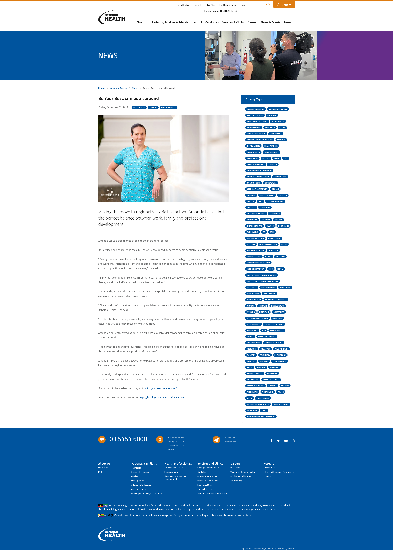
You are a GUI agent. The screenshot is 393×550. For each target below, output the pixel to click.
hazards (251, 244)
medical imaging (268, 287)
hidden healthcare (255, 250)
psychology (280, 355)
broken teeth (253, 152)
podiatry (251, 355)
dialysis (250, 201)
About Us (143, 22)
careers (153, 107)
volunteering (263, 398)
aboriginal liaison (255, 109)
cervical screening (255, 164)
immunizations (254, 256)
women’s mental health (258, 404)
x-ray (264, 410)
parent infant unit (267, 336)
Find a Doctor (183, 4)
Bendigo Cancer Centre (208, 467)
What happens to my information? (146, 493)
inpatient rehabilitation (258, 263)
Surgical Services (205, 489)
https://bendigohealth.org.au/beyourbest (162, 397)
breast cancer (271, 146)
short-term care (255, 373)
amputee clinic (254, 127)
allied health (278, 121)
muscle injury (277, 306)
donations (265, 207)
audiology (270, 127)
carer (276, 158)
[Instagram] (293, 441)
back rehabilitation (256, 134)
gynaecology (274, 238)
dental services (168, 107)
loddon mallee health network (261, 275)
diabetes (283, 195)
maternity (252, 287)
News (135, 88)
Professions (236, 467)
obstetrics (278, 312)
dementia (251, 195)
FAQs (100, 472)
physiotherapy (281, 349)
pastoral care (253, 343)
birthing (281, 140)
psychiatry (265, 355)
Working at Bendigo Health (242, 472)
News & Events (270, 22)
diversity (251, 207)
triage (281, 392)
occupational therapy (257, 318)
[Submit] (268, 5)
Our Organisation (228, 4)
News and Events (118, 88)
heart (284, 244)
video (249, 398)
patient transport (274, 343)
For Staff (211, 4)
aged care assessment (257, 121)
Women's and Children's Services (212, 493)
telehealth (252, 392)
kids (271, 269)
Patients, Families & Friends (170, 22)
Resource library (172, 472)
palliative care (277, 330)
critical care (270, 183)
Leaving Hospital (138, 489)
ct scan (275, 189)
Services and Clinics (173, 467)
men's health (269, 293)
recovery (251, 361)
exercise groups (254, 226)
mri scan (263, 306)
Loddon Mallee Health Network (220, 10)
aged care (271, 115)
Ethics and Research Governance (279, 472)
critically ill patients (257, 189)
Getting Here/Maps (140, 472)
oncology (277, 318)
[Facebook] (271, 441)
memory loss (253, 293)
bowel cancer (253, 146)
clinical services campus (258, 177)
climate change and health (259, 170)
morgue (250, 306)
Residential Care (204, 484)
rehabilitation (279, 361)
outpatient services (274, 324)
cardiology (252, 158)
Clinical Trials (269, 467)
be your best (139, 107)
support (272, 386)
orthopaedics (253, 324)
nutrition (264, 312)
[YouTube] (286, 441)
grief (272, 232)
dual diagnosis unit (256, 213)
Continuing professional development (175, 476)
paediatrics (252, 330)
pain (264, 330)
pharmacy (265, 349)
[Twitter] (278, 441)
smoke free (272, 373)
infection (280, 256)
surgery (285, 386)
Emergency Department (208, 476)
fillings (270, 226)
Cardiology (202, 472)
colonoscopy (253, 183)
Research (290, 22)
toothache (267, 392)
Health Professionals (205, 22)
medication (285, 287)
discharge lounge (275, 201)
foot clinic (283, 226)
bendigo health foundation (260, 140)
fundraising (252, 232)
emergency (275, 213)
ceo (285, 158)
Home (101, 88)
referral (264, 361)
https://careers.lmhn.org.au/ (160, 388)
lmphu (280, 269)
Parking (134, 476)
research (261, 367)
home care (273, 250)
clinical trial (280, 177)
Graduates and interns (240, 476)
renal (249, 367)
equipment (252, 220)
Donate (286, 5)
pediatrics (252, 349)
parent (250, 336)
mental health (254, 300)
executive (266, 220)
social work (253, 379)
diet (260, 201)
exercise (278, 220)
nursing (251, 312)
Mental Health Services (207, 480)
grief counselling (255, 238)
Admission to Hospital (141, 484)
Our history (103, 467)
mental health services (276, 300)
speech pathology (255, 386)
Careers (253, 22)
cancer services (271, 152)
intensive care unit (256, 269)
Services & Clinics (233, 22)
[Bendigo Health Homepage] (111, 534)
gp (264, 232)
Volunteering (236, 480)
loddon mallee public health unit (262, 281)
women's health (281, 404)
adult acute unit (255, 115)
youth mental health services (261, 416)
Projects (267, 476)
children (273, 164)
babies (282, 127)
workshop (252, 410)
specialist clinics (271, 379)
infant (268, 256)
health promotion (268, 244)
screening (274, 367)
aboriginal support (278, 109)
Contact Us (198, 4)
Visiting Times (137, 480)
